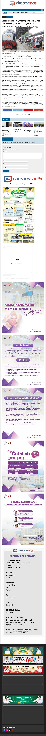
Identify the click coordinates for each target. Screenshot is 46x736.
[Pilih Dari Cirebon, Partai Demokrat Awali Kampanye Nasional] (28, 126)
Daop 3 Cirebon (20, 26)
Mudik (30, 26)
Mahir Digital (17, 734)
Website (4, 167)
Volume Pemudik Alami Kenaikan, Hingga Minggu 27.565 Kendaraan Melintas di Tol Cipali (38, 133)
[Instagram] (7, 730)
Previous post (20, 114)
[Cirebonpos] (23, 4)
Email (4, 163)
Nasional (31, 128)
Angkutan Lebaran (10, 26)
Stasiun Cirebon (34, 26)
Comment (5, 151)
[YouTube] (13, 730)
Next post (27, 114)
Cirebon (15, 26)
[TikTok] (10, 730)
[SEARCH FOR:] (37, 12)
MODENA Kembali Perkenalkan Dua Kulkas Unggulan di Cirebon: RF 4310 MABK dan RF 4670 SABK (6, 133)
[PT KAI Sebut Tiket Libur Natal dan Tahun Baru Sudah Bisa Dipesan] (17, 126)
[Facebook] (4, 730)
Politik (25, 129)
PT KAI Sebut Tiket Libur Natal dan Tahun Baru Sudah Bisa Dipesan (17, 131)
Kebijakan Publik (37, 129)
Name (4, 160)
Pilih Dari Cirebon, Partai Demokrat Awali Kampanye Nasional (28, 132)
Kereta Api (26, 26)
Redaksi (8, 53)
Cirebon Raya (5, 128)
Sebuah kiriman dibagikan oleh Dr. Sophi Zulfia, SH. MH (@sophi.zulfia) (17, 278)
